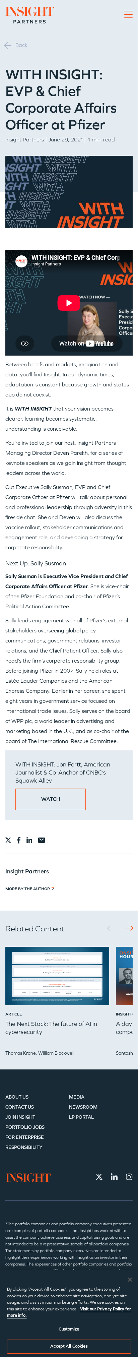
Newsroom (83, 1107)
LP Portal (81, 1117)
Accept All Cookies (68, 1346)
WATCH (50, 799)
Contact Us (19, 1107)
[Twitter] (99, 1176)
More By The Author (27, 888)
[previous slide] (114, 928)
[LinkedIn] (114, 1176)
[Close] (130, 1279)
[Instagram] (129, 1176)
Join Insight (20, 1117)
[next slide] (126, 928)
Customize (69, 1329)
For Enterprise (24, 1137)
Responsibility (24, 1147)
